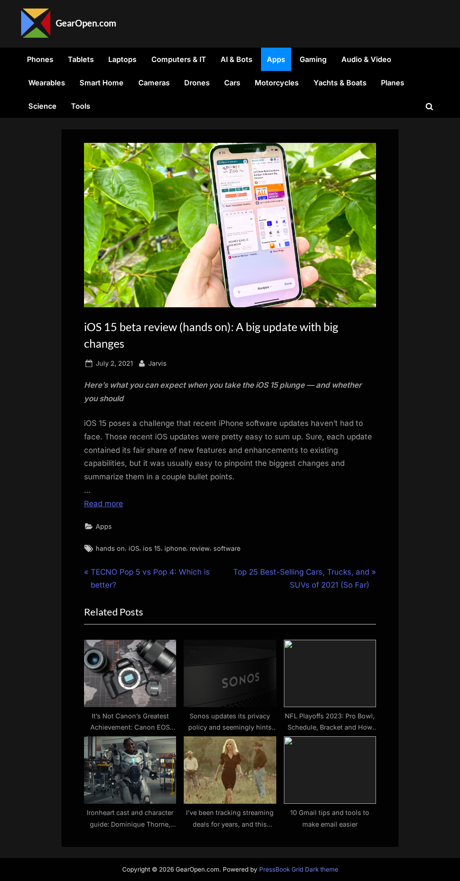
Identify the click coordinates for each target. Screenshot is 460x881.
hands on (110, 548)
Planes (392, 82)
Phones (40, 59)
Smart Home (102, 82)
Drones (197, 82)
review (200, 548)
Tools (80, 106)
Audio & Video (366, 59)
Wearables (46, 82)
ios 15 (152, 548)
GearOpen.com (86, 23)
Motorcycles (277, 82)
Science (42, 106)
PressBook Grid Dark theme (298, 869)
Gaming (313, 59)
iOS (133, 548)
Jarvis (157, 363)
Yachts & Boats (340, 82)
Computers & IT (178, 59)
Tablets (81, 59)
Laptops (122, 59)
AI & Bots (236, 59)
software (226, 548)
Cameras (154, 82)
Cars (232, 82)
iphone (175, 548)
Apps (276, 59)
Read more (103, 503)
